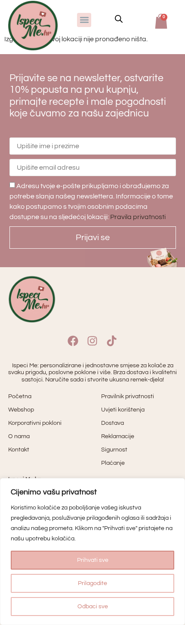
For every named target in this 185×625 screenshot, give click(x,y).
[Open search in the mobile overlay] (118, 19)
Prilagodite (92, 583)
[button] (84, 20)
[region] (92, 551)
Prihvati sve (92, 560)
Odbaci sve (92, 607)
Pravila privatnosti (138, 216)
